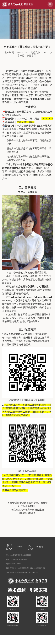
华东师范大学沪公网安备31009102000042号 (22, 572)
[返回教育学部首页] (17, 3)
